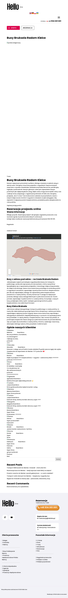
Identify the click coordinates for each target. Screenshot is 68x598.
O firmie (39, 540)
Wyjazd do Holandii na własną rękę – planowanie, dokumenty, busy (28, 479)
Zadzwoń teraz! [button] (12, 231)
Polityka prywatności (43, 562)
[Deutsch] (33, 13)
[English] (30, 13)
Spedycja (6, 570)
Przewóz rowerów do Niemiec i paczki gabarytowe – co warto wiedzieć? (30, 473)
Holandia (6, 542)
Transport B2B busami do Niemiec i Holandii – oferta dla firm (26, 468)
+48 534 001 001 (48, 507)
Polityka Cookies (42, 560)
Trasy (39, 545)
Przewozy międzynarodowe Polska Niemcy (10, 558)
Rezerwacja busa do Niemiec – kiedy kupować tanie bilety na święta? (29, 470)
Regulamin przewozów (44, 557)
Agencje (5, 568)
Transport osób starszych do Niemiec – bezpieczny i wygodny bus (28, 476)
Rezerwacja (40, 549)
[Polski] (35, 13)
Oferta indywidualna (9, 566)
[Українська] (37, 13)
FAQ (38, 551)
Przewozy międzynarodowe (12, 572)
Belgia (5, 540)
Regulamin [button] (10, 224)
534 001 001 (54, 21)
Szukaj (58, 459)
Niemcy (5, 545)
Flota (38, 542)
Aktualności (40, 547)
